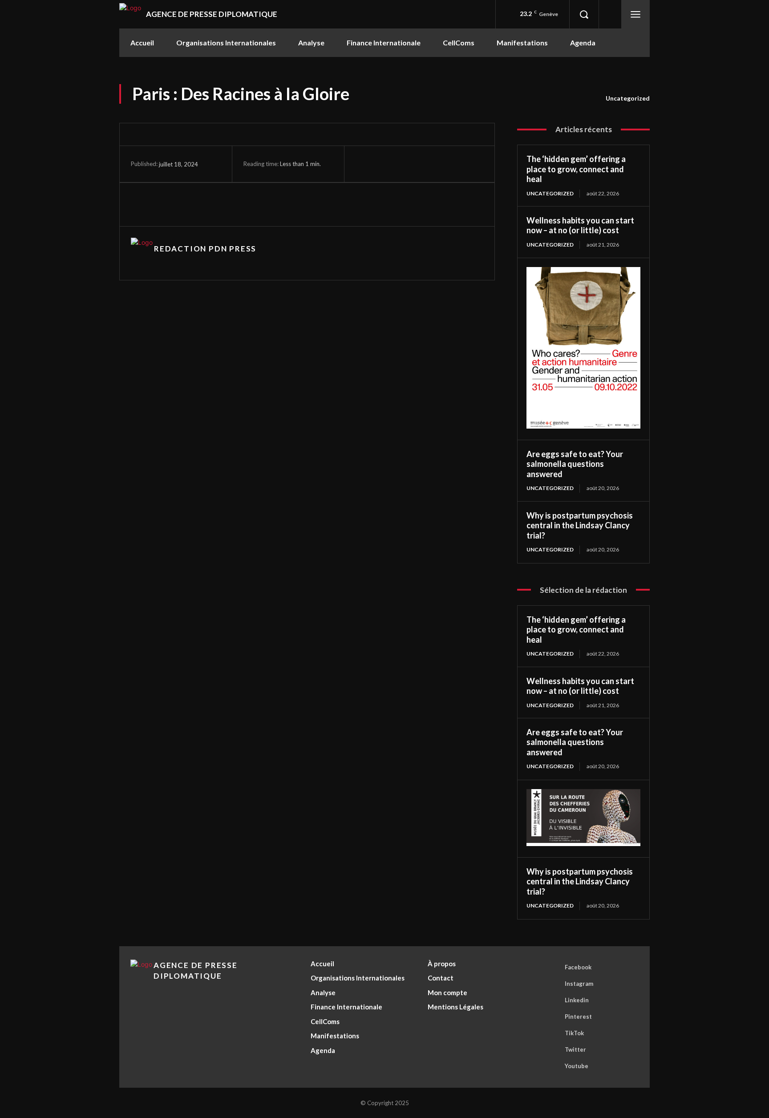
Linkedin (577, 1000)
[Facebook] (392, 165)
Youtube (576, 1065)
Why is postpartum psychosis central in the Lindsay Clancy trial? (579, 525)
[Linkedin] (180, 204)
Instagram (579, 983)
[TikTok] (434, 165)
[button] (584, 14)
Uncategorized (628, 98)
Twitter (575, 1049)
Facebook (578, 967)
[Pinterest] (201, 204)
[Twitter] (455, 165)
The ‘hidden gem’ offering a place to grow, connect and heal (576, 169)
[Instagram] (413, 165)
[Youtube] (476, 165)
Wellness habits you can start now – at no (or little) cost (580, 225)
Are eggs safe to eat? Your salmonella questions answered (574, 464)
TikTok (574, 1033)
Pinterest (578, 1016)
